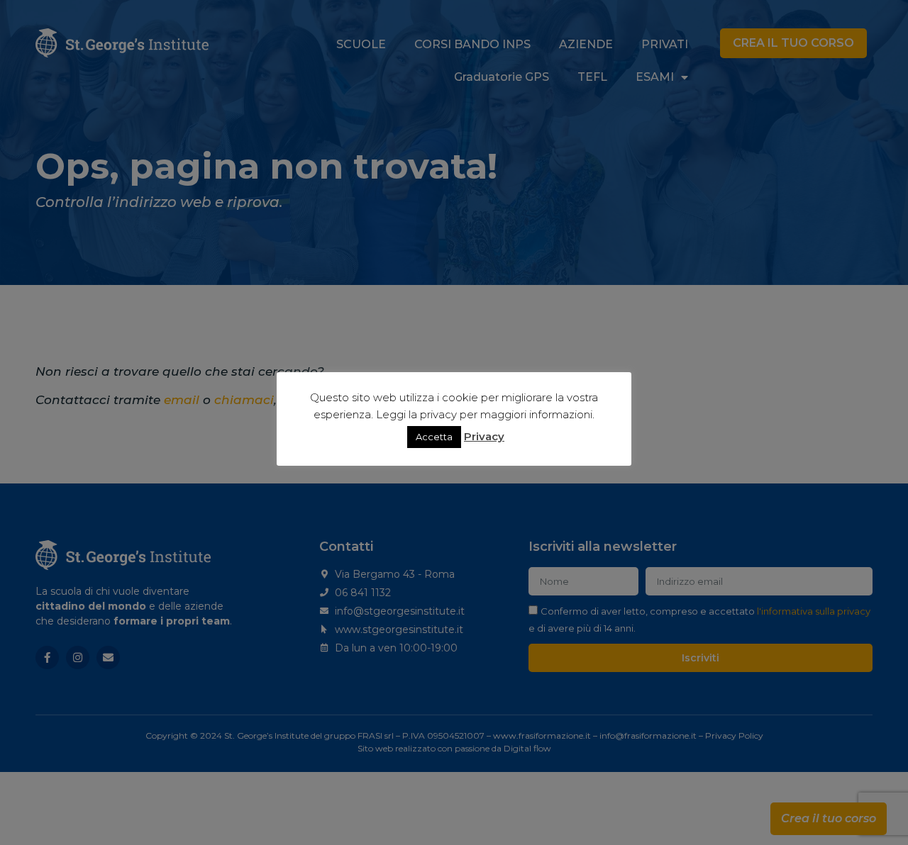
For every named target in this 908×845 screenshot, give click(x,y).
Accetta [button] (434, 436)
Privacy (484, 436)
